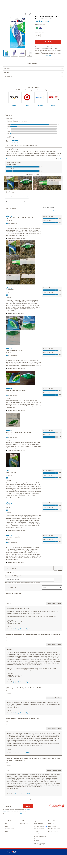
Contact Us (51, 823)
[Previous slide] (6, 33)
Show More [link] (48, 55)
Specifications (8, 76)
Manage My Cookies (39, 828)
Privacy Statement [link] (38, 823)
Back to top (33, 800)
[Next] (58, 99)
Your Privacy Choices (39, 826)
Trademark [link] (36, 831)
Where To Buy (48, 42)
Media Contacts (52, 826)
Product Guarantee (53, 831)
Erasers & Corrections (9, 10)
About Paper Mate (23, 823)
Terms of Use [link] (37, 834)
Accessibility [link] (37, 840)
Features (6, 72)
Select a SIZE (41, 32)
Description (7, 68)
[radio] (37, 28)
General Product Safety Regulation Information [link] (39, 844)
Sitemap (6, 831)
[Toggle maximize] (30, 14)
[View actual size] (26, 14)
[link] (21, 813)
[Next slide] (28, 33)
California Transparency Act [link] (40, 837)
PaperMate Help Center (54, 828)
